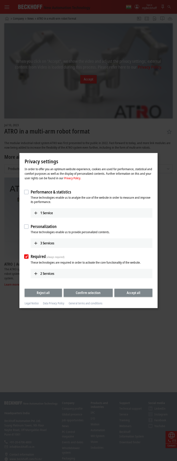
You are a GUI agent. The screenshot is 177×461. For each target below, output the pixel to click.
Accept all (133, 292)
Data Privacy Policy (53, 303)
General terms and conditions (85, 303)
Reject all (43, 292)
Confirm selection (88, 292)
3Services (47, 243)
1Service (46, 213)
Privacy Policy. (72, 178)
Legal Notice (32, 303)
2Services (47, 273)
